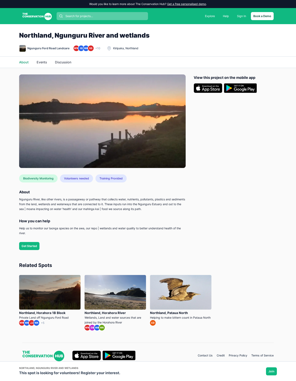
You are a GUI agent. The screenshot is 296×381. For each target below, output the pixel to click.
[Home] (37, 16)
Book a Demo (262, 16)
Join (271, 371)
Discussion (63, 62)
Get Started (29, 246)
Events (42, 62)
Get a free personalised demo (186, 4)
